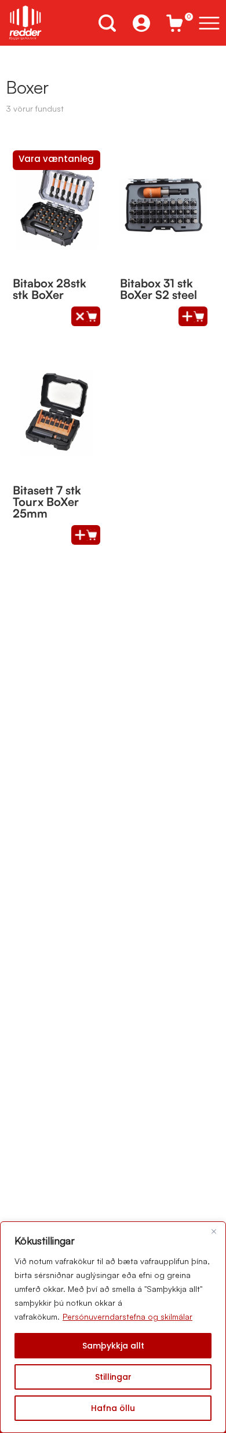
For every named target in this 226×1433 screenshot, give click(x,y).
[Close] (214, 1231)
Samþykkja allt (113, 1345)
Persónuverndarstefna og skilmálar (127, 1316)
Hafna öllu (113, 1408)
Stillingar (113, 1377)
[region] (113, 1327)
